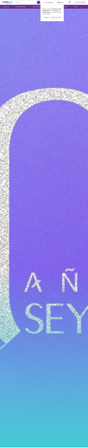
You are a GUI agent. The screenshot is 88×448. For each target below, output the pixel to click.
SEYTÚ (75, 6)
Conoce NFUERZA (36, 6)
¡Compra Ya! (6, 6)
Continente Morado (21, 6)
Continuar (46, 17)
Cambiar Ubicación (56, 17)
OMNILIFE (65, 6)
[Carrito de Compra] (69, 2)
